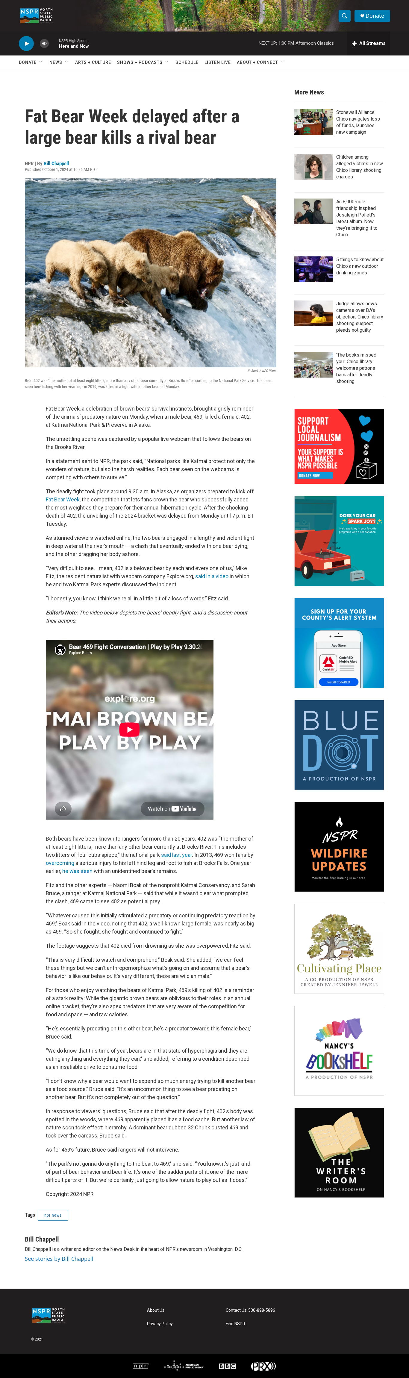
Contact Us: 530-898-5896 (250, 1310)
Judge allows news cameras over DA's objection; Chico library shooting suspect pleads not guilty (359, 317)
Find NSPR (235, 1324)
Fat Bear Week (63, 499)
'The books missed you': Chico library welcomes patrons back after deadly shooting (356, 368)
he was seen (77, 871)
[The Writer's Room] (339, 1152)
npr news (53, 1215)
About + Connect (257, 62)
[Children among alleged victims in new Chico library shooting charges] (313, 167)
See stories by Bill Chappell (59, 1258)
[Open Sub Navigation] (41, 62)
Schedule (187, 62)
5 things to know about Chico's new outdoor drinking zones (360, 266)
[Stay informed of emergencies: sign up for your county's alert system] (339, 643)
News (55, 62)
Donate (375, 16)
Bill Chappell (56, 163)
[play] (26, 43)
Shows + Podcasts (140, 62)
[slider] (54, 43)
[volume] (44, 43)
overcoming (60, 863)
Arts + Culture (93, 62)
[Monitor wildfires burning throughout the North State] (339, 847)
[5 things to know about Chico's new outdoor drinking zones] (313, 269)
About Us (155, 1310)
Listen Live (218, 62)
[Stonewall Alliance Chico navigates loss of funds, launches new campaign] (313, 122)
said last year (176, 855)
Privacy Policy (160, 1324)
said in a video (211, 576)
